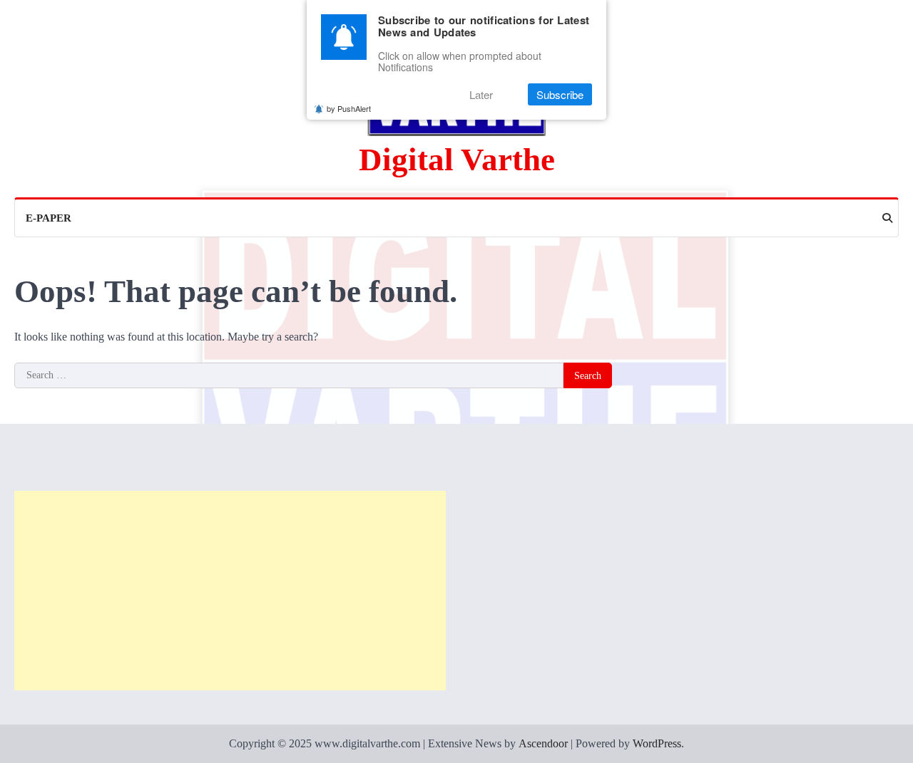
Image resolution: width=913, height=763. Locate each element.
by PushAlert (349, 108)
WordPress (657, 743)
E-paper (48, 218)
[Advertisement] (230, 590)
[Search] (887, 218)
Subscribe (559, 94)
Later (481, 94)
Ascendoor (543, 743)
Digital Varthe (457, 159)
